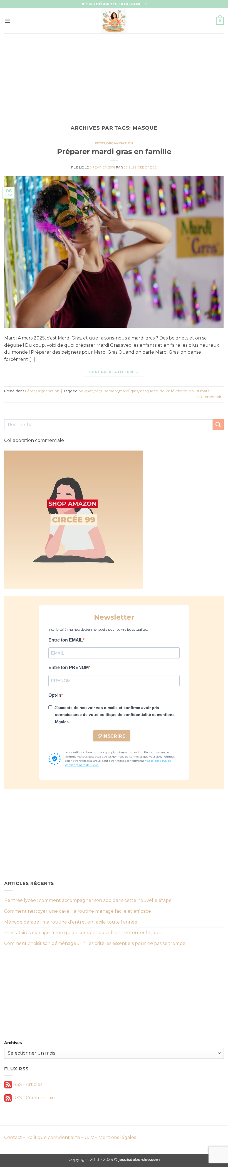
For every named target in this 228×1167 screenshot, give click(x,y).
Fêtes (100, 143)
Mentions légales (117, 1137)
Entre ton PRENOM (68, 667)
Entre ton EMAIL (65, 640)
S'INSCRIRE (112, 736)
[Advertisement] (114, 75)
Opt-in (54, 695)
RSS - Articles (27, 1084)
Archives (13, 1042)
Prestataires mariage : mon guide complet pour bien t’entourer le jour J (84, 932)
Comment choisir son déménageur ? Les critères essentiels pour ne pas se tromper (95, 943)
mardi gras (128, 391)
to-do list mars (196, 391)
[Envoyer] (218, 424)
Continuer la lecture (114, 372)
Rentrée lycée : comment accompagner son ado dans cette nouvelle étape (88, 900)
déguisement (106, 391)
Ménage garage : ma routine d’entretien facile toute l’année (70, 922)
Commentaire (210, 397)
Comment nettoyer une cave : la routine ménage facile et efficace (77, 911)
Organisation (119, 143)
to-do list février (168, 391)
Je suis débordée (140, 167)
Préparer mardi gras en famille (114, 151)
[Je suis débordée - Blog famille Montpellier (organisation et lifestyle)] (114, 20)
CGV (89, 1137)
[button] (7, 20)
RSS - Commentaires (35, 1097)
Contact (13, 1137)
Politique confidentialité (53, 1137)
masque (146, 391)
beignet (85, 391)
